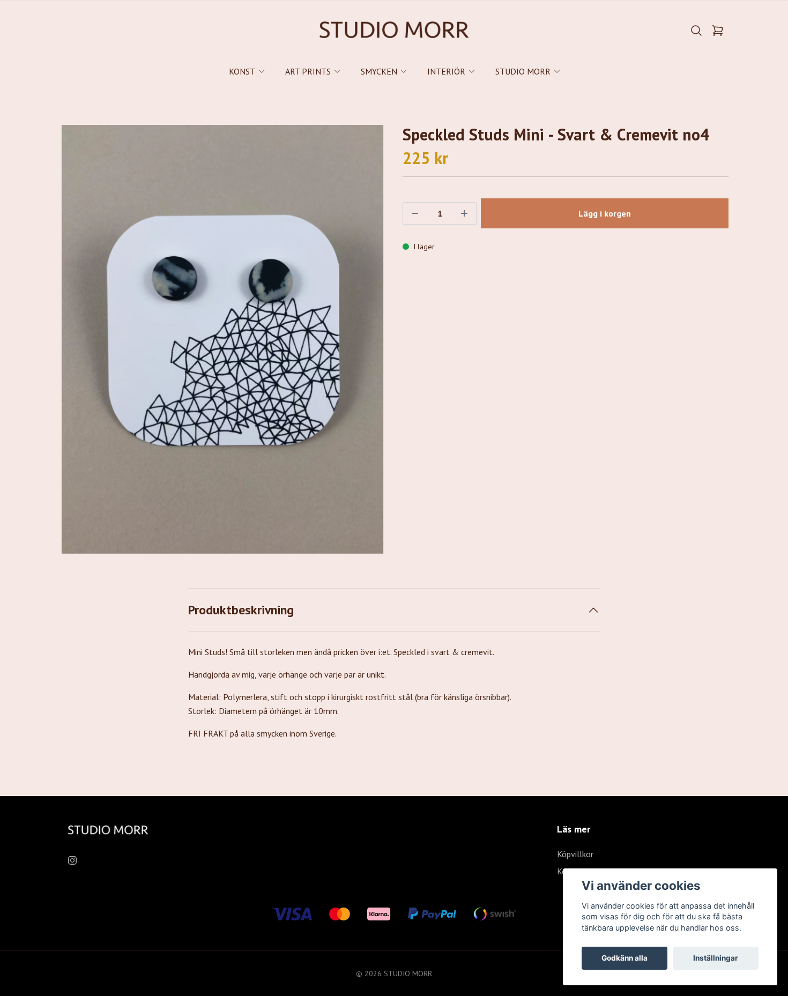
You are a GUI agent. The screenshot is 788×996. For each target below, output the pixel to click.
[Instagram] (72, 860)
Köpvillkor (575, 854)
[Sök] (696, 30)
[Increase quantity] (464, 213)
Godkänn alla (624, 958)
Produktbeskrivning (241, 609)
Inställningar (715, 958)
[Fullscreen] (222, 339)
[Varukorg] (717, 30)
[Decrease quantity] (415, 213)
